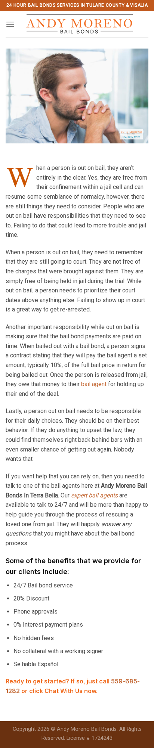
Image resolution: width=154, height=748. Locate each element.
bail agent (94, 384)
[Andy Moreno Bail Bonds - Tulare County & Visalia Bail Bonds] (79, 24)
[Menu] (10, 24)
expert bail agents (94, 495)
